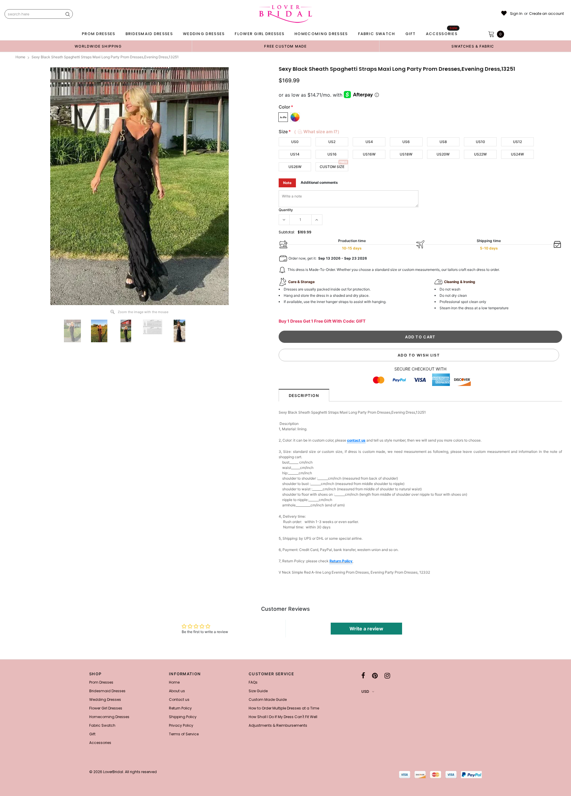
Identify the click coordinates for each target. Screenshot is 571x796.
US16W (369, 154)
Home (20, 57)
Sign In (516, 13)
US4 (369, 141)
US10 (480, 141)
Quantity (286, 210)
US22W (480, 154)
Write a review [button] (366, 629)
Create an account (546, 13)
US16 (332, 154)
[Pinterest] (375, 675)
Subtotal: (287, 232)
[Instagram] (387, 675)
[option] (98, 46)
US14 (294, 154)
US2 (331, 141)
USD (365, 691)
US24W (517, 154)
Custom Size (332, 166)
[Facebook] (363, 675)
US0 (295, 141)
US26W (295, 166)
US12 (517, 141)
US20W (443, 154)
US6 (406, 141)
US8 (443, 141)
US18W (406, 154)
